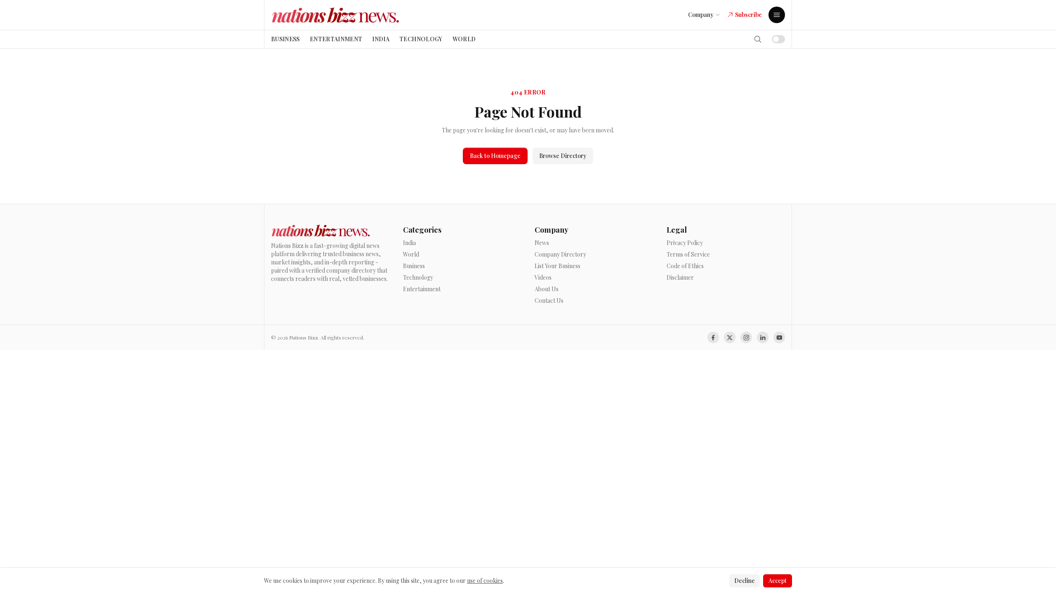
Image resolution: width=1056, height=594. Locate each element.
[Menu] (776, 15)
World (464, 39)
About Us (547, 289)
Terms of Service (688, 254)
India (380, 39)
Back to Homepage (495, 156)
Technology (421, 39)
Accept (777, 581)
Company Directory (560, 254)
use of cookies (485, 581)
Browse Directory (563, 156)
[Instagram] (746, 337)
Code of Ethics (685, 266)
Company (701, 15)
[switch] (778, 39)
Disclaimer (680, 277)
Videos (543, 277)
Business (285, 39)
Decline (744, 581)
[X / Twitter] (729, 337)
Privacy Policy (685, 243)
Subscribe (748, 15)
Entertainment (336, 39)
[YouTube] (779, 337)
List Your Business (557, 266)
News (542, 243)
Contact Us (549, 300)
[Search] (758, 39)
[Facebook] (713, 337)
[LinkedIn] (762, 337)
